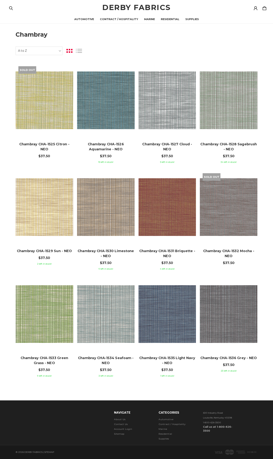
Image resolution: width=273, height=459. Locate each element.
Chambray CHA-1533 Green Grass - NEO (44, 360)
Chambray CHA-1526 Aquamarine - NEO (106, 146)
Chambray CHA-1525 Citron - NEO (44, 146)
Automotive (84, 19)
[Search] (10, 7)
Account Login (123, 429)
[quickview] (65, 80)
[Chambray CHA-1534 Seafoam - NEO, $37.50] (106, 314)
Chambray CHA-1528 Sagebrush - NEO (228, 146)
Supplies (192, 19)
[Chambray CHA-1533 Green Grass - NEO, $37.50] (44, 314)
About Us (120, 419)
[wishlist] (65, 70)
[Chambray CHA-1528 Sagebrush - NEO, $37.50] (228, 100)
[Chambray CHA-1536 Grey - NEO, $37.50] (228, 314)
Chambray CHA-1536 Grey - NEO (228, 358)
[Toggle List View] (79, 51)
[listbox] (39, 51)
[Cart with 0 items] (264, 7)
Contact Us (121, 424)
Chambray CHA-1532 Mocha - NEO (228, 253)
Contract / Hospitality (119, 19)
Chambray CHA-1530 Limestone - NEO (106, 253)
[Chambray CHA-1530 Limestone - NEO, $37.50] (106, 207)
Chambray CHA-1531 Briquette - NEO (167, 253)
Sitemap (119, 433)
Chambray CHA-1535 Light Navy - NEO (167, 360)
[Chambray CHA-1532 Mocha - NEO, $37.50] (228, 207)
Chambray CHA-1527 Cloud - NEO (167, 146)
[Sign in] (255, 7)
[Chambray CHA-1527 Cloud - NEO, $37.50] (167, 100)
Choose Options (106, 126)
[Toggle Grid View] (69, 51)
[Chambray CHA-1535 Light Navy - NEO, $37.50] (167, 314)
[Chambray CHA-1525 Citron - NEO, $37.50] (44, 100)
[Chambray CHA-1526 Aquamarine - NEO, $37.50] (106, 100)
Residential (170, 19)
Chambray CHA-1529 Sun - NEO (44, 251)
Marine (149, 19)
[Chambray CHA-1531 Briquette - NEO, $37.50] (167, 207)
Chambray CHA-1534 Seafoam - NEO (106, 360)
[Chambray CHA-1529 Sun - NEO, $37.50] (44, 207)
